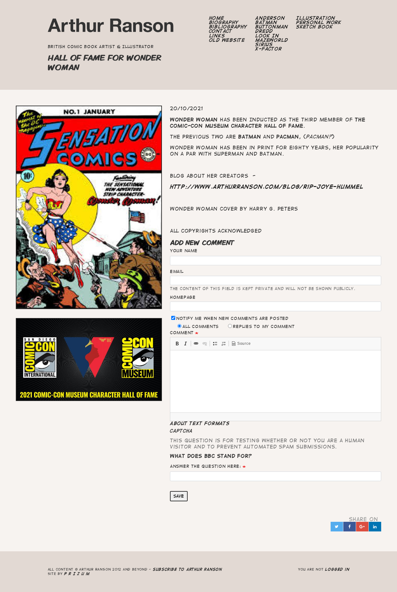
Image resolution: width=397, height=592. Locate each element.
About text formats (200, 423)
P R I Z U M (77, 573)
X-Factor (268, 49)
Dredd (264, 31)
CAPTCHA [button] (181, 431)
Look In (267, 36)
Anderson (270, 18)
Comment (182, 332)
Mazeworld (271, 40)
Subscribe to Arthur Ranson (187, 569)
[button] (177, 343)
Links (217, 36)
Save (178, 496)
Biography (224, 22)
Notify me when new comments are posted (232, 318)
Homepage (183, 297)
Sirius (264, 44)
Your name (184, 250)
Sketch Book (314, 27)
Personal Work (318, 22)
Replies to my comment (263, 326)
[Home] (111, 27)
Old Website (227, 40)
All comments (200, 326)
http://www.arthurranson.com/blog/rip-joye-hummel (267, 186)
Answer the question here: (205, 466)
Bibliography (228, 27)
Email (177, 271)
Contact (220, 31)
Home (216, 18)
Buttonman (271, 27)
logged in (337, 569)
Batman (266, 22)
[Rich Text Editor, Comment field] (275, 381)
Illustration (315, 18)
